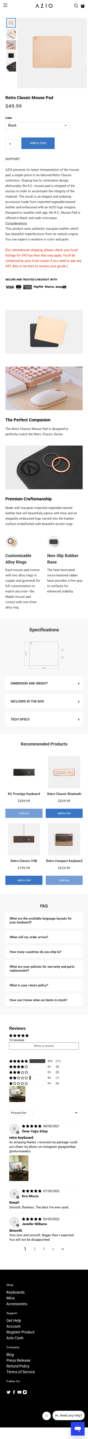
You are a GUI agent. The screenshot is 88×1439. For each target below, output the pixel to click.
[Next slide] (11, 66)
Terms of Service (20, 1372)
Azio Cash (14, 1338)
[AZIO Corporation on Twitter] (8, 1393)
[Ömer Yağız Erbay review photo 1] (18, 1168)
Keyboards (15, 1292)
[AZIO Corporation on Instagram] (25, 1393)
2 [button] (34, 1249)
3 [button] (44, 1249)
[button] (18, 1061)
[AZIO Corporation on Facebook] (14, 1393)
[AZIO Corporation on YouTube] (19, 1393)
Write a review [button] (44, 1046)
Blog (10, 1354)
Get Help (13, 1320)
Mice (10, 1298)
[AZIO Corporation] (44, 6)
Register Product (20, 1332)
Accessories (16, 1304)
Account (13, 1326)
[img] (31, 1126)
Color (8, 117)
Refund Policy (17, 1366)
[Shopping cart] (83, 6)
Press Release (18, 1360)
